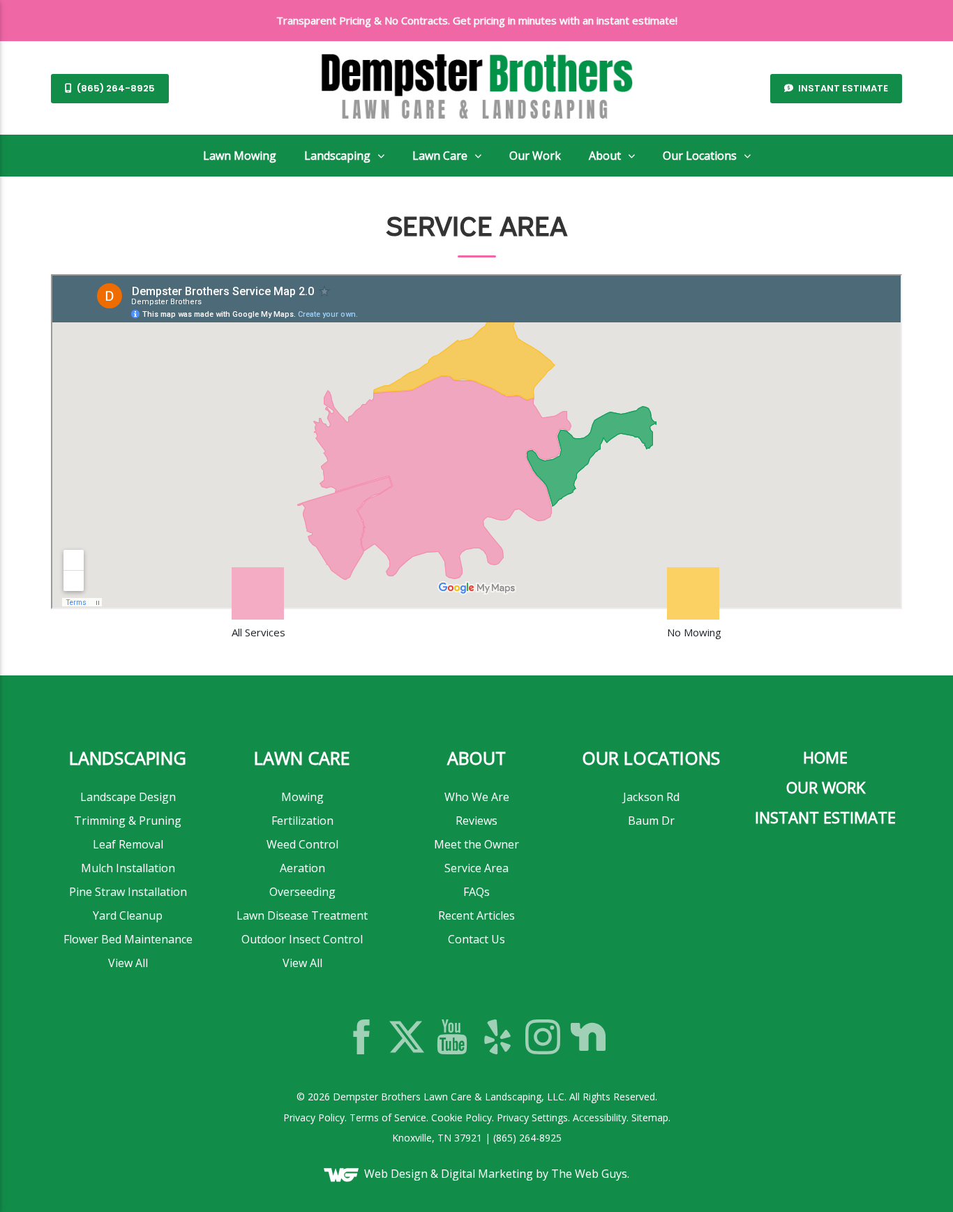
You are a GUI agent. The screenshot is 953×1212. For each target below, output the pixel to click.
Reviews (476, 820)
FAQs (476, 891)
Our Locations (700, 155)
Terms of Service (388, 1117)
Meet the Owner (476, 844)
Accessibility (599, 1117)
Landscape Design (128, 797)
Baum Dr (651, 820)
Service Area (476, 868)
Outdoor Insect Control (302, 939)
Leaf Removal (128, 844)
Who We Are (476, 797)
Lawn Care (439, 155)
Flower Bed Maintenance (128, 939)
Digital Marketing (487, 1173)
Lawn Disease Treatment (302, 915)
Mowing (302, 797)
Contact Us (476, 939)
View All (128, 963)
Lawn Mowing (239, 155)
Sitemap (649, 1117)
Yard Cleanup (128, 915)
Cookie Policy (461, 1117)
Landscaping (337, 155)
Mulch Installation (128, 868)
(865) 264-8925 (115, 88)
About (605, 155)
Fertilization (302, 820)
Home (825, 757)
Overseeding (302, 891)
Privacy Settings (532, 1117)
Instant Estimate (842, 88)
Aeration (302, 868)
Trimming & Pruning (127, 820)
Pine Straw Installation (128, 891)
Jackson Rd (651, 797)
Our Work (535, 155)
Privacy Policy (314, 1117)
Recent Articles (476, 915)
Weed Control (302, 844)
